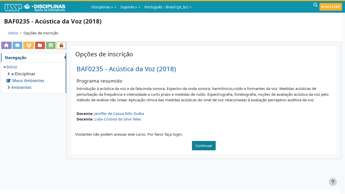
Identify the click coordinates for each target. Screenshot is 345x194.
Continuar (203, 145)
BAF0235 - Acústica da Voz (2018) (126, 68)
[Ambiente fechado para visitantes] (61, 45)
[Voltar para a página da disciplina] (6, 45)
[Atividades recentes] (40, 45)
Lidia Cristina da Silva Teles (117, 119)
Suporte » (128, 6)
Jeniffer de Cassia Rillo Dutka (119, 113)
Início (13, 32)
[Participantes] (28, 45)
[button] (315, 7)
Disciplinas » (102, 6)
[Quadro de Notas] (51, 45)
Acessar (332, 7)
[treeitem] (33, 77)
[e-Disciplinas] (42, 7)
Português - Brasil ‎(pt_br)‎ (166, 6)
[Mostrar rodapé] (333, 182)
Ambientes (21, 87)
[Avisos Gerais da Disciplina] (17, 45)
